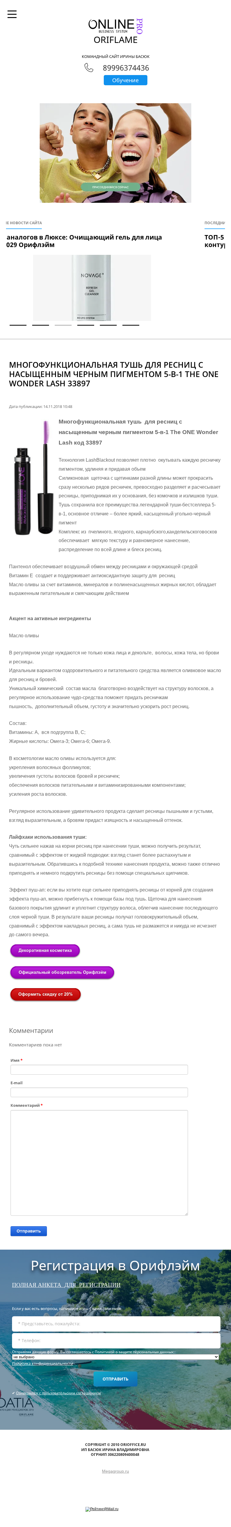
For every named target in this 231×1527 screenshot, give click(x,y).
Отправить (29, 1231)
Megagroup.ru (115, 1471)
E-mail (17, 1082)
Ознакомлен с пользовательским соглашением (58, 1393)
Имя (17, 1060)
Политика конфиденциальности (42, 1363)
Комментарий (27, 1105)
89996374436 (126, 67)
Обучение (125, 80)
